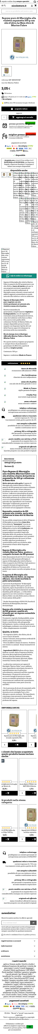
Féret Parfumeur (18, 970)
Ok (30, 1027)
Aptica (6, 964)
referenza (5, 80)
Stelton (21, 992)
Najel (16, 984)
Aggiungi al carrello (22, 117)
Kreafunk (7, 976)
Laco (11, 978)
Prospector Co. (26, 988)
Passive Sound (9, 986)
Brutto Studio (28, 964)
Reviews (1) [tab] (9, 466)
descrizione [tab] (9, 459)
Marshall (15, 982)
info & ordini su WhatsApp (21, 276)
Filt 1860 (30, 970)
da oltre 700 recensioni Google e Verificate (18, 103)
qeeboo (9, 990)
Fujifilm (17, 972)
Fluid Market (7, 972)
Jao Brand (23, 974)
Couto (16, 968)
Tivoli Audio (11, 994)
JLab (30, 974)
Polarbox (15, 988)
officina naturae (26, 984)
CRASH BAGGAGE (26, 968)
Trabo (25, 994)
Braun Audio (15, 964)
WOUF (25, 996)
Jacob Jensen (12, 974)
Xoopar (31, 996)
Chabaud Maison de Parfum (14, 966)
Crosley (6, 970)
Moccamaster (26, 982)
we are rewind (15, 996)
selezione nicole (10, 992)
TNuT (19, 994)
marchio (4, 83)
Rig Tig (16, 990)
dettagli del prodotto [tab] (13, 463)
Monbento (8, 984)
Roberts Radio (26, 990)
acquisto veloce (19, 109)
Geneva (25, 972)
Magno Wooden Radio (19, 980)
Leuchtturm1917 (21, 978)
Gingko (33, 972)
